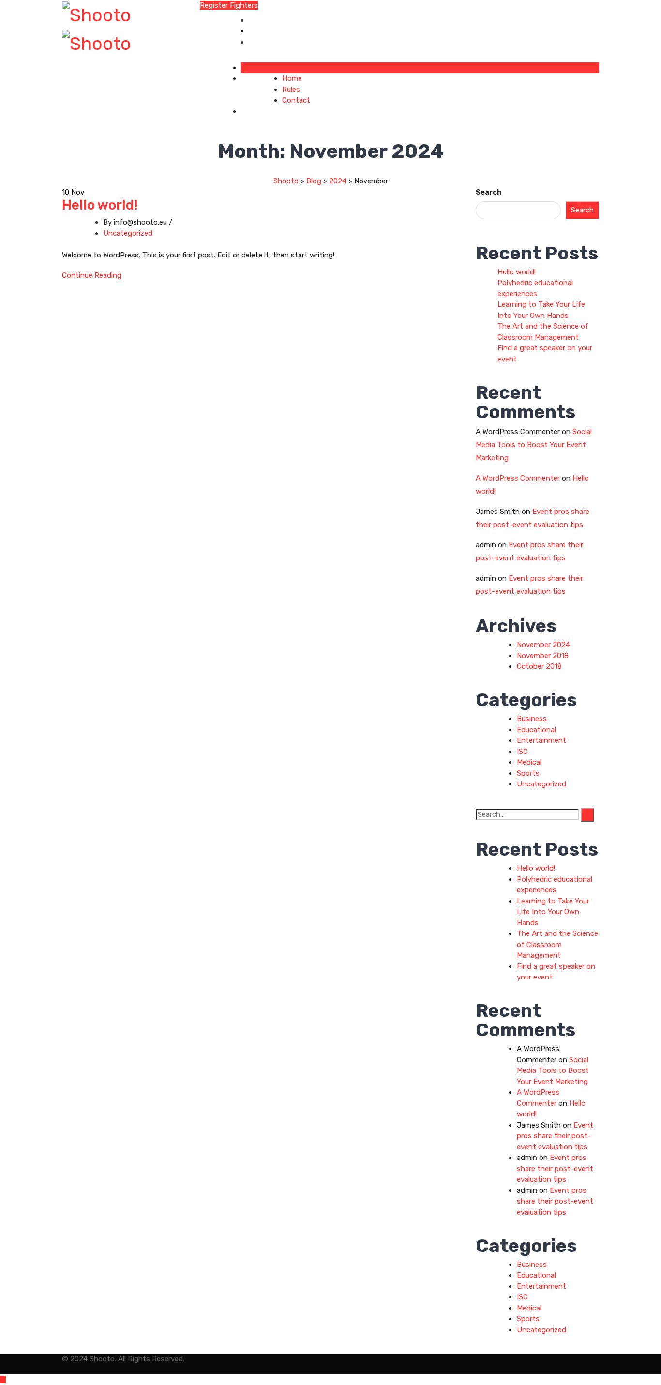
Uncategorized (127, 233)
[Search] (587, 815)
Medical (529, 762)
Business (532, 718)
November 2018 (543, 655)
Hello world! (100, 205)
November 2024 (543, 644)
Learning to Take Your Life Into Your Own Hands (553, 912)
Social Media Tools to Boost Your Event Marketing (534, 444)
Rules (258, 31)
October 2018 (539, 666)
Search (489, 192)
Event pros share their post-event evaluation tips (555, 1136)
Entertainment (541, 740)
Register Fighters (229, 5)
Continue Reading (91, 275)
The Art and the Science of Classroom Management (557, 944)
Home (259, 20)
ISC (522, 751)
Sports (528, 773)
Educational (536, 729)
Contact (263, 42)
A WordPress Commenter (518, 478)
